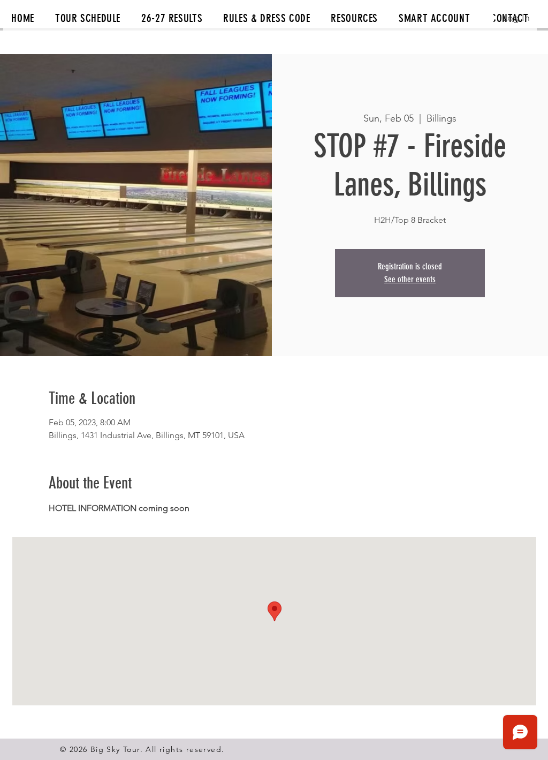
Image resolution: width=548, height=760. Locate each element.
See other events (410, 279)
